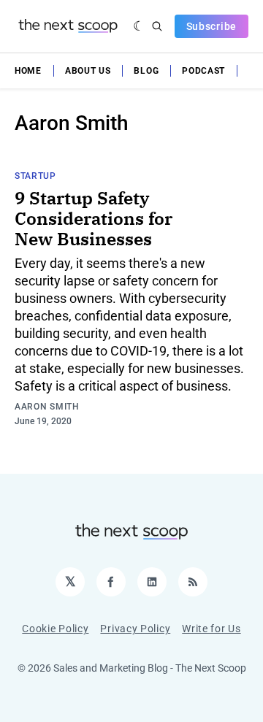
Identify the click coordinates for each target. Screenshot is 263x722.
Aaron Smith (47, 407)
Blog (146, 71)
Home (28, 71)
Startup (35, 176)
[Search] (157, 26)
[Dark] (139, 26)
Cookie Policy (55, 628)
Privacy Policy (135, 628)
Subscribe (211, 26)
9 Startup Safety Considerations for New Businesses (93, 218)
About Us (88, 71)
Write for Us (211, 628)
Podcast (203, 71)
